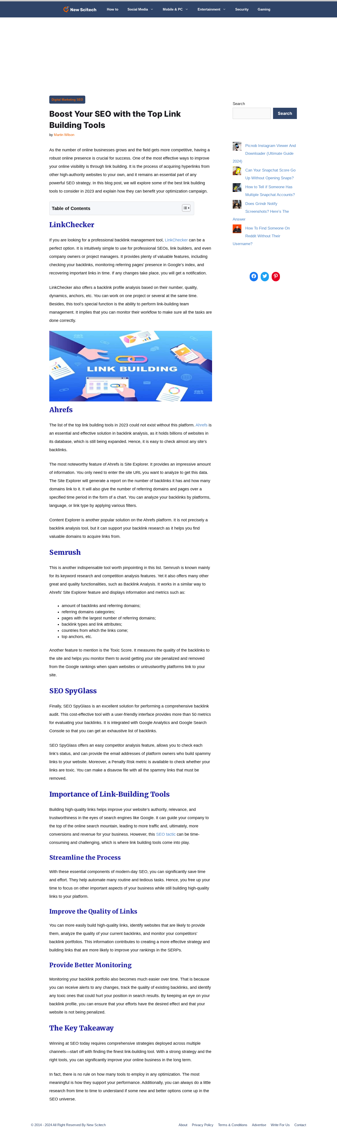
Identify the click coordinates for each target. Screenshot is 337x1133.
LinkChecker (176, 240)
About (183, 1125)
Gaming (264, 9)
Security (242, 9)
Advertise (259, 1125)
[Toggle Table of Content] (184, 208)
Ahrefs (201, 425)
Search (239, 104)
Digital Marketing (64, 99)
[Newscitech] (81, 9)
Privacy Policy (202, 1125)
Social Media (137, 9)
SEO (80, 99)
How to (112, 9)
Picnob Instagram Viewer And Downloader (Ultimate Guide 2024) (264, 153)
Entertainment (209, 9)
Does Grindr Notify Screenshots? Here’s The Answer (261, 211)
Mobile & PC (173, 9)
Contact (300, 1125)
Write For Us (280, 1125)
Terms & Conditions (232, 1125)
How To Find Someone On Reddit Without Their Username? (261, 236)
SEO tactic (166, 834)
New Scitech (96, 1125)
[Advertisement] (168, 52)
